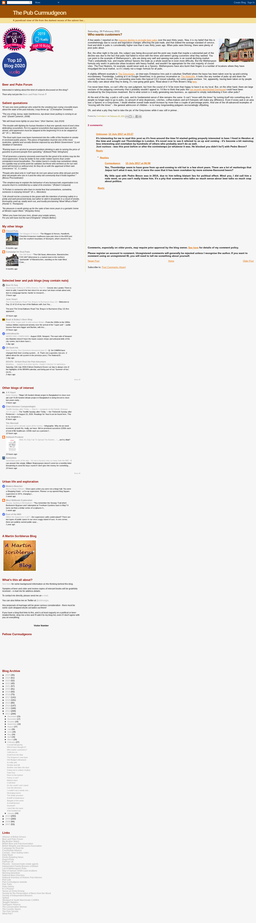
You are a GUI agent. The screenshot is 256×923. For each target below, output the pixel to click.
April (9, 737)
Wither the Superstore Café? (18, 517)
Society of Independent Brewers (17, 895)
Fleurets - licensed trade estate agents (20, 864)
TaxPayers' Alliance (11, 904)
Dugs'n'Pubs (8, 859)
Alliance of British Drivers (14, 837)
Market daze (12, 780)
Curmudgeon (112, 163)
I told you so (12, 752)
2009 (8, 819)
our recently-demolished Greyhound (208, 89)
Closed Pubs (12, 231)
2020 (8, 689)
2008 (8, 821)
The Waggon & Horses (29, 234)
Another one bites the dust (18, 767)
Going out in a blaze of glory (18, 770)
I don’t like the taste (15, 808)
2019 (8, 692)
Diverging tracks (14, 793)
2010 (8, 816)
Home (171, 261)
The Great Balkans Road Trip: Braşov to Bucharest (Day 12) (32, 302)
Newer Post (93, 261)
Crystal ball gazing (14, 745)
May (9, 734)
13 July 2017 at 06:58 (138, 163)
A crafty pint (12, 762)
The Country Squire (11, 909)
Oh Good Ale (12, 347)
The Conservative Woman (14, 907)
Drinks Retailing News (12, 857)
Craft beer (11, 783)
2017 (8, 697)
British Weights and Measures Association (22, 846)
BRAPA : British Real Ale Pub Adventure (26, 362)
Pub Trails (7, 884)
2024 (8, 678)
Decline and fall (13, 765)
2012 (8, 711)
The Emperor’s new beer (17, 757)
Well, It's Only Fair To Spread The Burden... (37, 440)
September (12, 724)
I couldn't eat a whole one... (18, 790)
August (10, 727)
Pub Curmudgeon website (14, 882)
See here (193, 247)
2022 (8, 683)
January (11, 813)
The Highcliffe (188, 76)
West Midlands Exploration (19, 500)
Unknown (101, 134)
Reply (99, 150)
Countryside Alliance (12, 850)
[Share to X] (133, 116)
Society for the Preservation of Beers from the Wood (26, 893)
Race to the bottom (15, 775)
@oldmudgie (42, 600)
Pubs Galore (8, 886)
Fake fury (11, 773)
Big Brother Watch (10, 841)
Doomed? (11, 806)
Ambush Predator (15, 437)
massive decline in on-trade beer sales (137, 40)
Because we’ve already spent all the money (24, 426)
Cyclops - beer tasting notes (15, 852)
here (194, 81)
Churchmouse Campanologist (21, 406)
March (10, 739)
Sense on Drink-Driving (13, 891)
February (11, 742)
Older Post (248, 261)
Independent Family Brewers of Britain (20, 866)
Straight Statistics (10, 902)
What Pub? (7, 913)
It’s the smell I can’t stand (17, 785)
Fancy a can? (13, 778)
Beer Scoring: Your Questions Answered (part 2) (26, 350)
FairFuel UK (8, 862)
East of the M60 (13, 514)
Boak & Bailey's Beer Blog (19, 319)
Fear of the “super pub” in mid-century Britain (25, 322)
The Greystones (126, 74)
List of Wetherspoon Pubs (14, 868)
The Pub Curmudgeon (39, 13)
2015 (8, 703)
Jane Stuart (11, 299)
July (9, 729)
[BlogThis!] (130, 116)
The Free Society (10, 911)
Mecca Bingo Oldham (15, 489)
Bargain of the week (15, 801)
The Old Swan (25, 254)
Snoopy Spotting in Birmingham (19, 503)
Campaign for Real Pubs (18, 252)
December (12, 716)
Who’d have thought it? (16, 747)
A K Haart (11, 392)
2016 (8, 700)
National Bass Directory (13, 875)
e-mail (45, 595)
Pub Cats (6, 880)
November (12, 719)
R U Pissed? (8, 889)
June (9, 732)
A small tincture (13, 803)
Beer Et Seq (12, 285)
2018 (8, 694)
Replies (104, 157)
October (11, 722)
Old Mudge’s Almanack (16, 760)
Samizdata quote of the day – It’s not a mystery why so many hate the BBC (38, 461)
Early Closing (12, 395)
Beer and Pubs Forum (34, 94)
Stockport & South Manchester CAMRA (20, 900)
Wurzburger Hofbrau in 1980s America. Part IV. (26, 288)
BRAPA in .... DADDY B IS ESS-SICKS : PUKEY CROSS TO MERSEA (35, 364)
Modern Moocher (14, 486)
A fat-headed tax (14, 811)
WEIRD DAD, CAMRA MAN (18, 336)
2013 (8, 708)
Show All (77, 380)
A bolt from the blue (15, 755)
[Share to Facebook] (137, 116)
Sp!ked (5, 898)
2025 (8, 675)
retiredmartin (12, 333)
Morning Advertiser (11, 873)
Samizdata (11, 458)
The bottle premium (15, 795)
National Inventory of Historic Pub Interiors (22, 877)
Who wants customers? (17, 750)
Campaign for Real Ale (13, 848)
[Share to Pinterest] (140, 116)
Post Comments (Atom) (114, 267)
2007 (8, 824)
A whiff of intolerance (15, 798)
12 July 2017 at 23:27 (120, 134)
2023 (8, 680)
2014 (8, 705)
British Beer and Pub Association (17, 843)
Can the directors (14, 788)
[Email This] (127, 116)
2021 (8, 686)
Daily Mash (7, 855)
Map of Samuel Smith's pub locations (19, 871)
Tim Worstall (12, 423)
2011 (8, 714)
